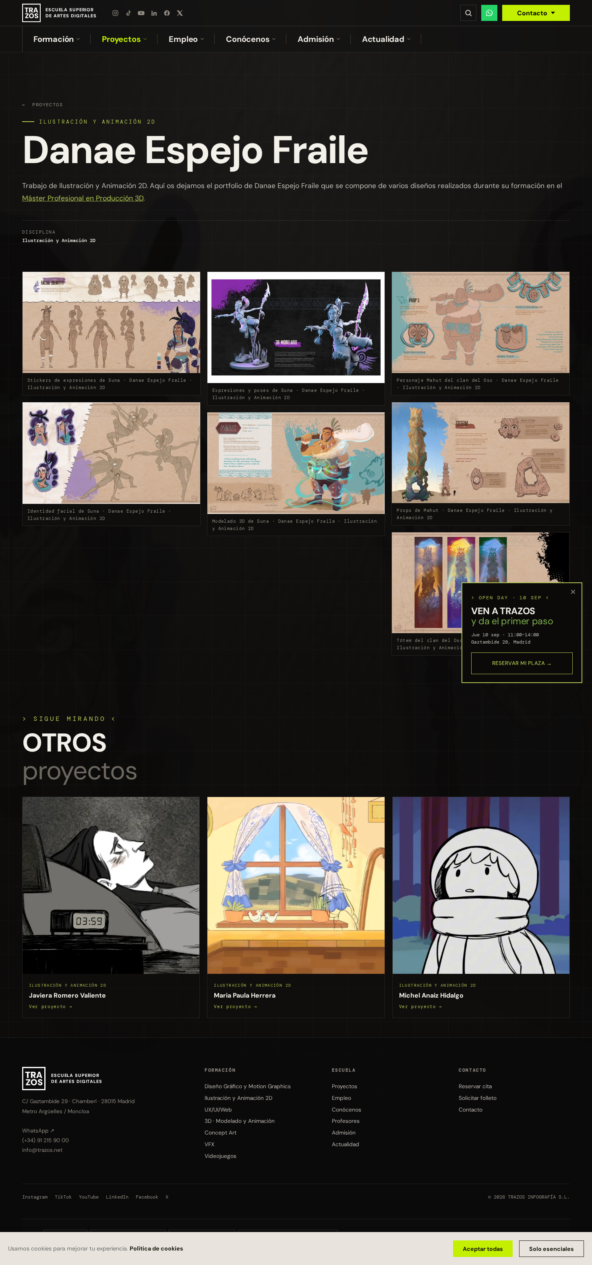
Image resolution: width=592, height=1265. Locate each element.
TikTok (63, 1197)
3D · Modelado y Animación (240, 1120)
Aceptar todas (483, 1249)
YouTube (89, 1197)
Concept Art (220, 1132)
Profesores (346, 1120)
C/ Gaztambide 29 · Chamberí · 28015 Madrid (78, 1101)
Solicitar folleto (478, 1097)
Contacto (532, 13)
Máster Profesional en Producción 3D (82, 198)
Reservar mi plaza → (522, 663)
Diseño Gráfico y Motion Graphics (248, 1085)
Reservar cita (475, 1085)
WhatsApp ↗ (38, 1130)
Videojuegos (220, 1155)
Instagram (35, 1197)
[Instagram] (116, 13)
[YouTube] (141, 13)
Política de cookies (156, 1248)
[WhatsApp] (489, 13)
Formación (53, 39)
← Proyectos (42, 104)
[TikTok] (128, 13)
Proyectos (121, 39)
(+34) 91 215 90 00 (45, 1140)
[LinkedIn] (154, 13)
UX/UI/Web (218, 1109)
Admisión (315, 39)
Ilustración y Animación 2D (97, 121)
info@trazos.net (42, 1149)
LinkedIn (117, 1197)
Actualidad (383, 39)
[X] (180, 13)
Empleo (183, 39)
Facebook (147, 1197)
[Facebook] (167, 13)
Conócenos (247, 39)
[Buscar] (468, 13)
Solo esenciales (551, 1249)
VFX (209, 1144)
